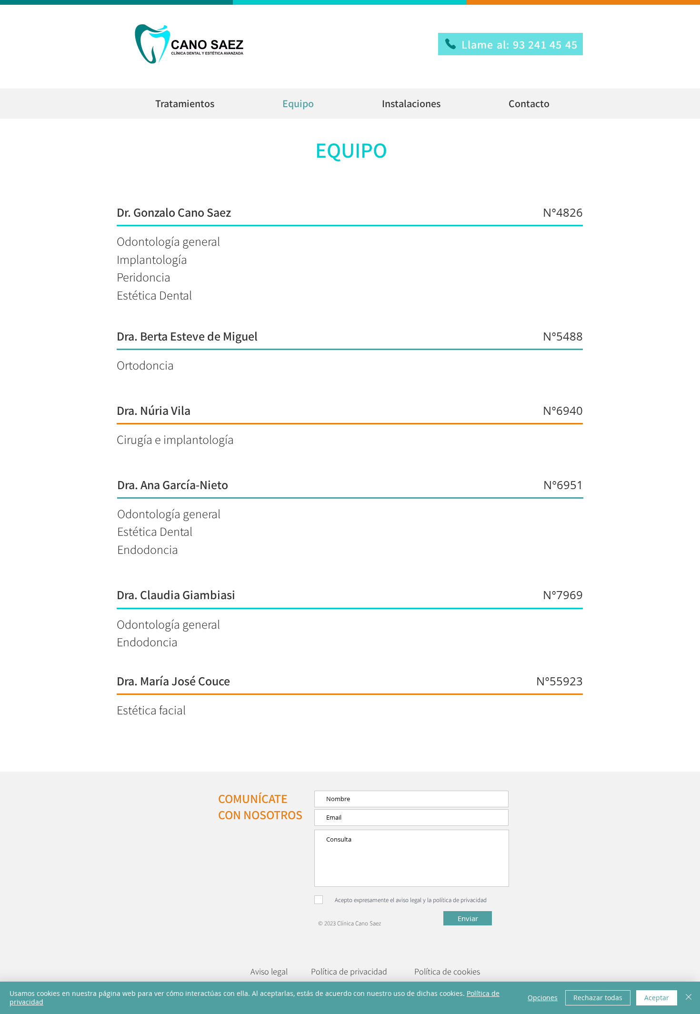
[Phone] (450, 44)
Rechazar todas (597, 997)
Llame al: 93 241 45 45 (519, 44)
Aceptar (656, 997)
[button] (184, 103)
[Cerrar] (688, 997)
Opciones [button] (543, 997)
